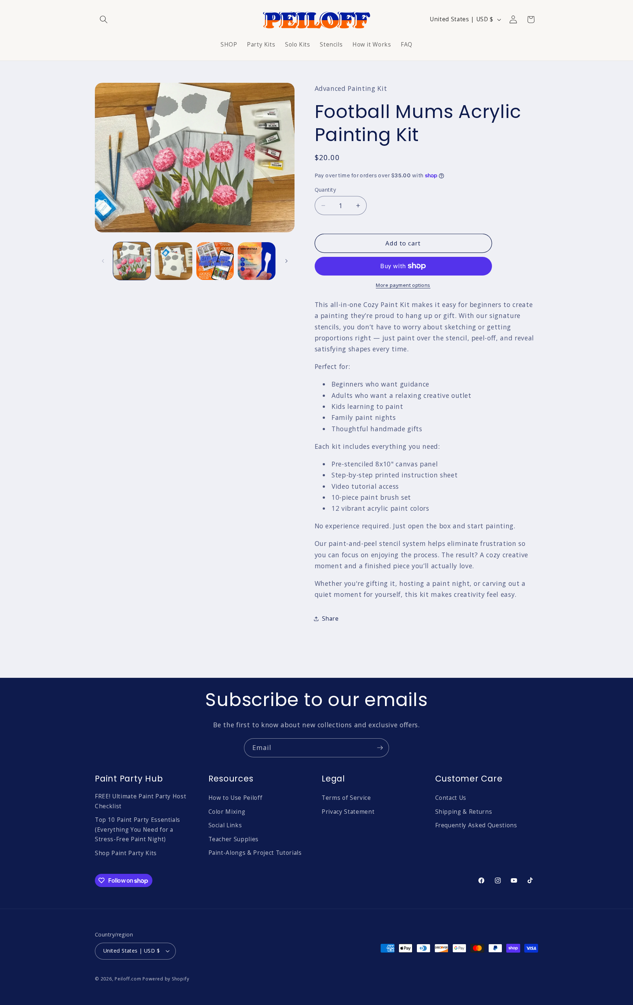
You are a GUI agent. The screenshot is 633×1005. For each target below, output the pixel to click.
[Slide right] (286, 261)
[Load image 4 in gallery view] (256, 261)
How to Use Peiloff (235, 798)
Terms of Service (346, 798)
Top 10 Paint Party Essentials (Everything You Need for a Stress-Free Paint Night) (137, 829)
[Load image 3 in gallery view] (215, 261)
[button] (103, 19)
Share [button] (330, 618)
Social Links (225, 825)
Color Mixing (226, 812)
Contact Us (451, 798)
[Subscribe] (380, 747)
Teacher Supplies (233, 839)
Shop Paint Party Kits (126, 853)
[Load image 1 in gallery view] (132, 261)
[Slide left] (103, 261)
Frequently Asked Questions (476, 825)
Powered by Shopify (165, 979)
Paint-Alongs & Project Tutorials (255, 853)
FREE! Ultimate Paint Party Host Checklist (140, 801)
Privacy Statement (348, 812)
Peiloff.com (128, 979)
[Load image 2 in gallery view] (173, 261)
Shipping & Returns (463, 812)
